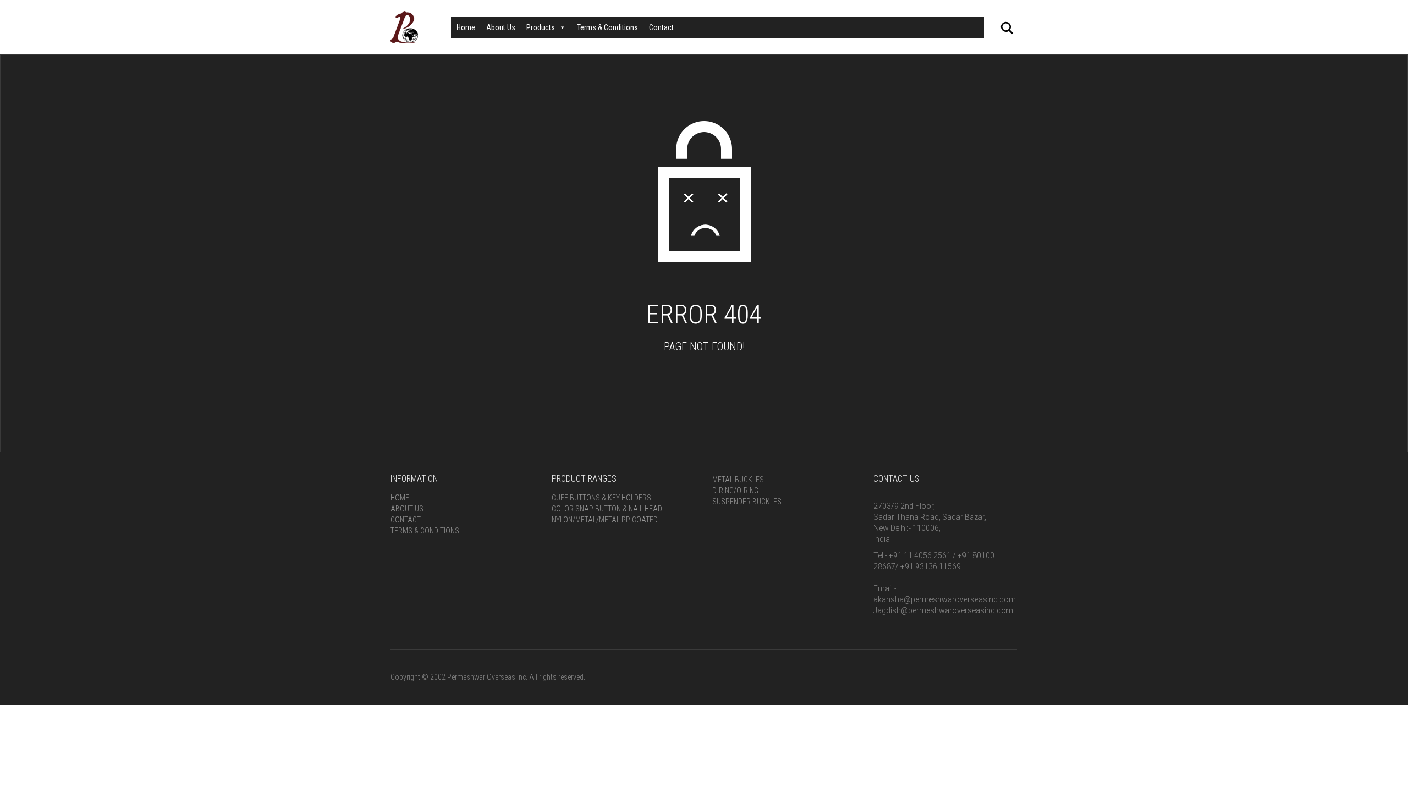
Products (540, 27)
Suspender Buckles (747, 501)
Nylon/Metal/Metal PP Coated (605, 519)
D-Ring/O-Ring (735, 490)
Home (466, 27)
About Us (500, 27)
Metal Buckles (738, 479)
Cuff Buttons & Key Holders (601, 497)
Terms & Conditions (607, 27)
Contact (661, 27)
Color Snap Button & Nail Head (607, 508)
